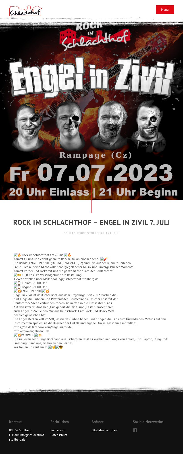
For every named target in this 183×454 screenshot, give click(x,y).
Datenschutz (58, 435)
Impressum (57, 430)
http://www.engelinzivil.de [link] (31, 331)
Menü (165, 10)
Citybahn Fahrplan (104, 430)
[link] (43, 327)
